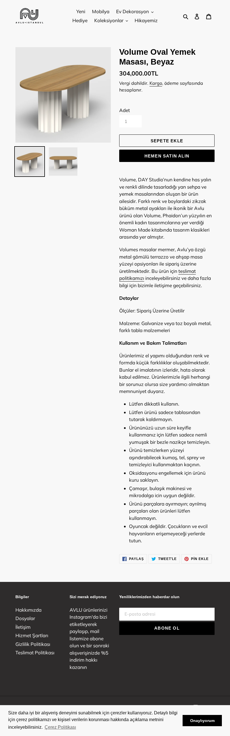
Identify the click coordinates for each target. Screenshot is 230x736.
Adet (124, 110)
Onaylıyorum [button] (202, 720)
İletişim (23, 627)
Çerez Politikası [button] (60, 727)
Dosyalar (25, 618)
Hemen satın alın (166, 156)
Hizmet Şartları (31, 635)
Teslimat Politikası (34, 652)
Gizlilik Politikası (32, 644)
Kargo (156, 83)
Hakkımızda (28, 610)
